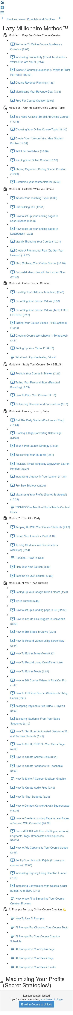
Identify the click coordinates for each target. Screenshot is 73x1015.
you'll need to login (52, 999)
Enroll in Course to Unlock (36, 1004)
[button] (2, 3)
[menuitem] (2, 8)
